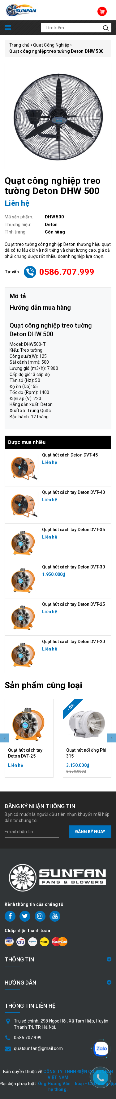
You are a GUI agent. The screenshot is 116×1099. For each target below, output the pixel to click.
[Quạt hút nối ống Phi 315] (87, 723)
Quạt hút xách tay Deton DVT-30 (73, 566)
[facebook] (10, 916)
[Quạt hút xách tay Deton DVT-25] (23, 616)
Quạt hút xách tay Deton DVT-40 (73, 492)
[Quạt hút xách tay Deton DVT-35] (23, 541)
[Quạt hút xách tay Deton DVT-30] (23, 578)
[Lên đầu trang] (100, 1023)
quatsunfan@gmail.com (38, 1048)
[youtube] (54, 916)
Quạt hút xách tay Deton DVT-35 (73, 529)
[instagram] (40, 916)
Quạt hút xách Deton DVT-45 (70, 454)
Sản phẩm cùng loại (43, 685)
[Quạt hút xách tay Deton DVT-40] (23, 504)
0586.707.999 (67, 272)
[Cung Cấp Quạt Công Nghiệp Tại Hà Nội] (21, 9)
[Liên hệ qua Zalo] (101, 1049)
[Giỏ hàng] (102, 11)
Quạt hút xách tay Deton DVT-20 (73, 641)
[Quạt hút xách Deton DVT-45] (23, 467)
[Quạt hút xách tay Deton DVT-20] (23, 653)
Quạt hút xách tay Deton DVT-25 (73, 604)
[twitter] (24, 916)
